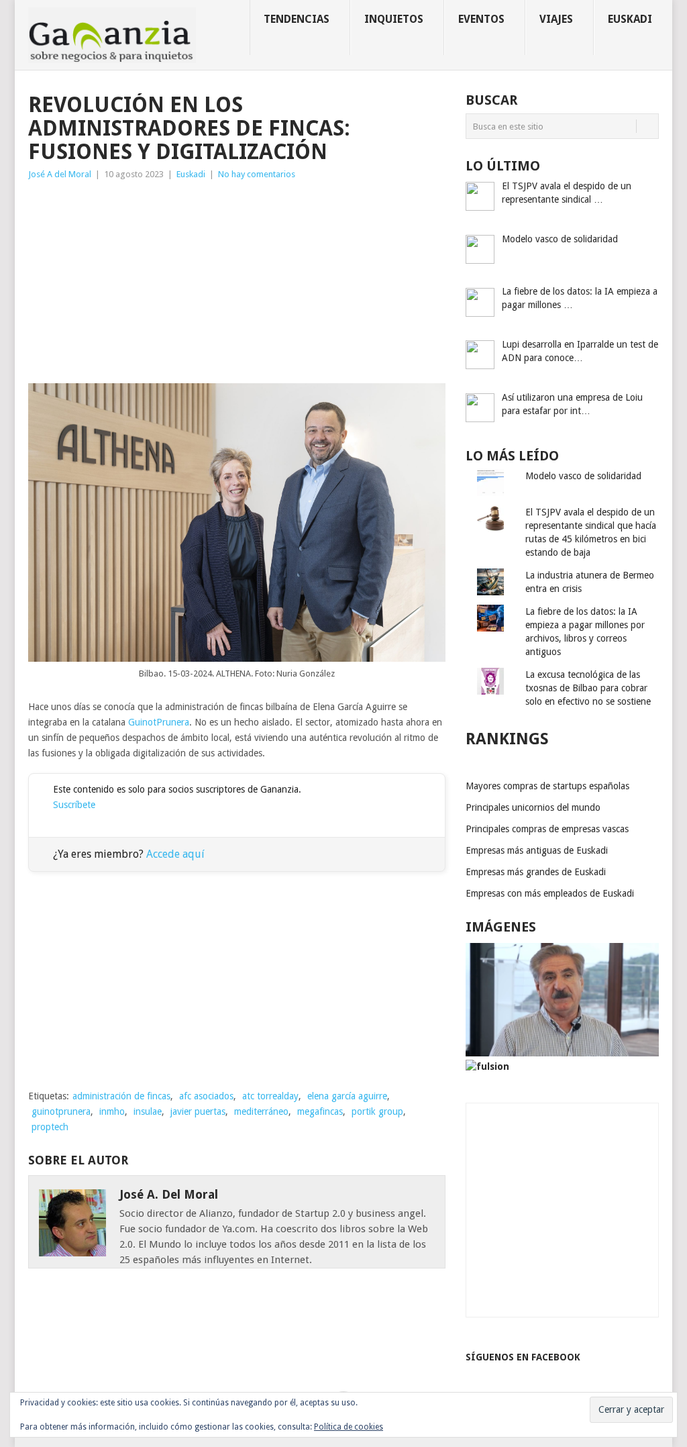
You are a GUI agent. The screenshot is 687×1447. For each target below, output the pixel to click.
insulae (148, 1111)
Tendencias (296, 19)
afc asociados (206, 1096)
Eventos (481, 19)
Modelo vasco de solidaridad (583, 475)
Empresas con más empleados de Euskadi (550, 893)
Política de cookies (348, 1427)
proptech (50, 1126)
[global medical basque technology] (562, 1053)
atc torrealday (270, 1096)
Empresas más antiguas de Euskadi (537, 850)
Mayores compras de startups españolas (547, 786)
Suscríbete (74, 804)
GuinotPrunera (158, 722)
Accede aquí (175, 854)
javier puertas (197, 1111)
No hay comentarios (256, 174)
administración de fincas (121, 1096)
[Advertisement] (236, 283)
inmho (112, 1111)
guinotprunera (61, 1111)
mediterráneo (261, 1111)
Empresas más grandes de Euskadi (536, 871)
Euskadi (630, 19)
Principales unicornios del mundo (533, 807)
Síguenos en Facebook (523, 1357)
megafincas (320, 1111)
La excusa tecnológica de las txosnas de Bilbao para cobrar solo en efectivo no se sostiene (588, 688)
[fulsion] (487, 1066)
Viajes (556, 19)
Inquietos (393, 19)
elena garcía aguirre (347, 1096)
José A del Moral (59, 174)
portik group (377, 1111)
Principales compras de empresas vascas (547, 829)
